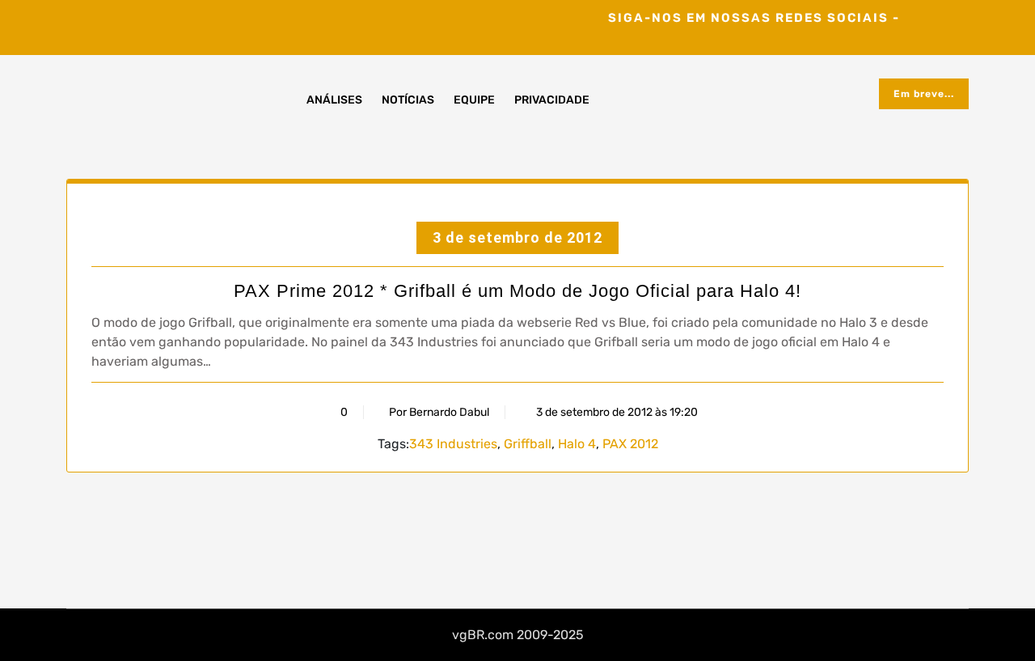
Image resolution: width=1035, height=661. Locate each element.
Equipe (474, 100)
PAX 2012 (630, 443)
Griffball (527, 443)
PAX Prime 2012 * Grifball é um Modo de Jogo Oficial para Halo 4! (517, 291)
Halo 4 (577, 443)
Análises (334, 100)
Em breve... (923, 94)
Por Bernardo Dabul (439, 412)
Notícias (408, 100)
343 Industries (453, 443)
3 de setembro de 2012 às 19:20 (616, 412)
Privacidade (551, 100)
